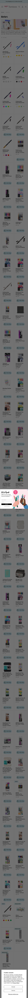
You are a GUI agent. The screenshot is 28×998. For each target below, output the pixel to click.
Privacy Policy (16, 983)
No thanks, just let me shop (6, 506)
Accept (13, 986)
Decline (13, 990)
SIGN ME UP (6, 504)
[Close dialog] (27, 489)
